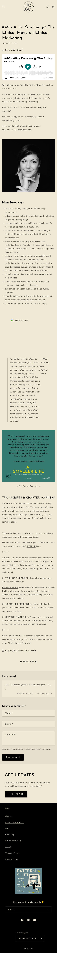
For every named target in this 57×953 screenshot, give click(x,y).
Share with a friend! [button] (14, 50)
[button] (3, 7)
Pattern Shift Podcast (14, 822)
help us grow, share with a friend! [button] (20, 651)
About (8, 847)
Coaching (9, 834)
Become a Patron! (34, 514)
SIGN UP (31, 546)
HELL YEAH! (16, 794)
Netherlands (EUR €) (27, 938)
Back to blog (30, 661)
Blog (7, 828)
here (50, 578)
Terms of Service (13, 853)
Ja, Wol (31, 948)
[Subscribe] (48, 909)
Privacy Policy (11, 859)
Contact (8, 816)
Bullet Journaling (13, 841)
